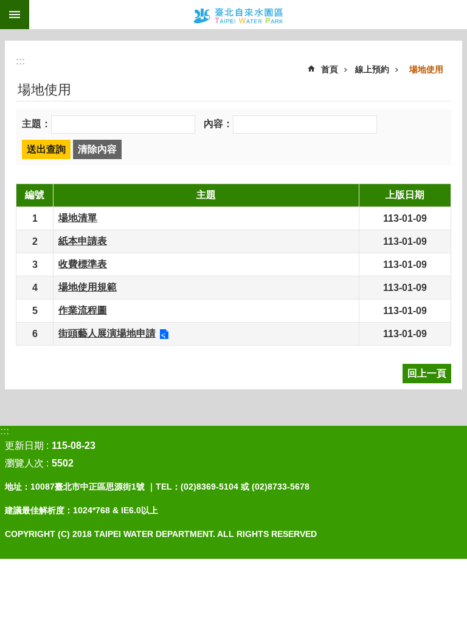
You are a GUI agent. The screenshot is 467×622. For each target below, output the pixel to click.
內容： (218, 123)
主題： (36, 123)
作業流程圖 (82, 310)
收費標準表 (82, 264)
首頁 (329, 69)
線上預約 (372, 69)
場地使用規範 (87, 287)
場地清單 (77, 218)
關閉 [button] (14, 14)
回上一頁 (426, 373)
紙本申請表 (82, 241)
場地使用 (426, 69)
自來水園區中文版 (248, 14)
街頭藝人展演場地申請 (107, 333)
